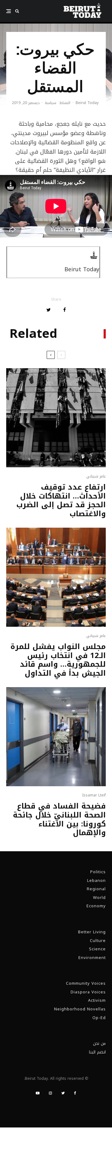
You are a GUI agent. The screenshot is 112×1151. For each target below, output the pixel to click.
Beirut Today (87, 102)
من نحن (99, 1043)
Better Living (92, 932)
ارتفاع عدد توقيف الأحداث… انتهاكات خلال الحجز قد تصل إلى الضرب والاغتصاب (61, 500)
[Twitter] (63, 1093)
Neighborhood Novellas (80, 1009)
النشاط (64, 103)
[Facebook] (75, 1093)
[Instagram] (50, 1093)
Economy (96, 906)
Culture (98, 940)
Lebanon (96, 880)
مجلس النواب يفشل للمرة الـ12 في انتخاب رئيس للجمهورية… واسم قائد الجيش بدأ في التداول (58, 660)
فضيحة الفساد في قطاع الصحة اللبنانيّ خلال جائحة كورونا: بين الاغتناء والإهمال (59, 819)
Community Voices (86, 983)
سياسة (50, 103)
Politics (98, 872)
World (99, 897)
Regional (96, 889)
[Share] (64, 309)
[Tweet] (48, 309)
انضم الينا (97, 1052)
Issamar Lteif (94, 795)
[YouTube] (37, 1093)
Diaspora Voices (88, 992)
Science (97, 949)
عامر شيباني (96, 476)
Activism (97, 1000)
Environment (92, 957)
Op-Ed (99, 1018)
